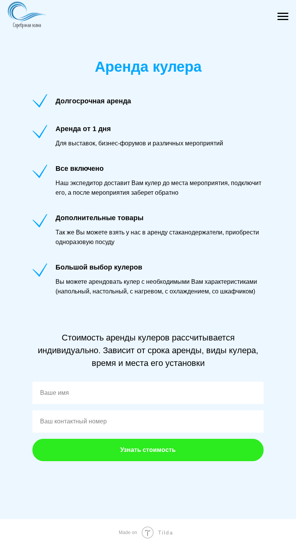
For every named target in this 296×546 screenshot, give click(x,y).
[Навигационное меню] (283, 16)
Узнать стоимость (148, 450)
